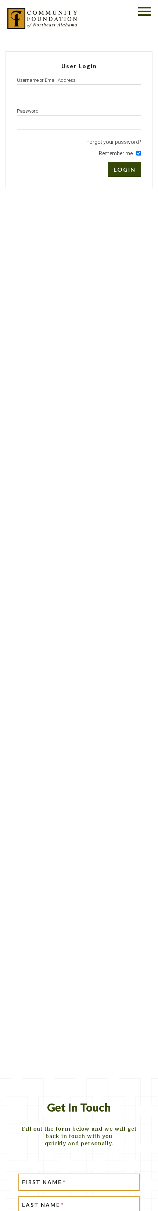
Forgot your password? (113, 142)
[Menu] (144, 10)
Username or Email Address (46, 80)
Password (28, 111)
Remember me (116, 153)
